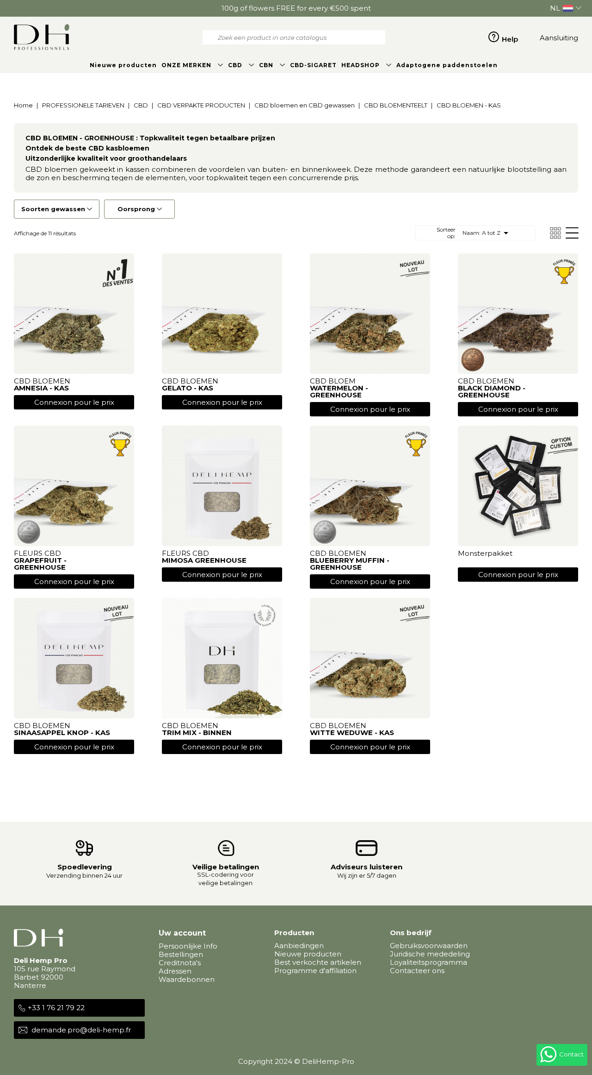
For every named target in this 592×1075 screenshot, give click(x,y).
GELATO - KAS (187, 387)
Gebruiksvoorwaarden (429, 945)
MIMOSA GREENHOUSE (204, 560)
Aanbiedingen (299, 945)
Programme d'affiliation (315, 970)
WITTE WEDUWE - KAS (352, 732)
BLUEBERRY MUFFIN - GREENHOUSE (349, 564)
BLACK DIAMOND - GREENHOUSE (491, 391)
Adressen (175, 971)
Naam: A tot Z (487, 233)
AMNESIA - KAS (41, 387)
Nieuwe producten (307, 953)
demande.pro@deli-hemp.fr (81, 1029)
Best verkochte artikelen (317, 962)
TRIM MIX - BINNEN (197, 732)
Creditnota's (180, 962)
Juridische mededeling (430, 953)
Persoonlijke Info (188, 946)
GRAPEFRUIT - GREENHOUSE (40, 564)
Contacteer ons (417, 970)
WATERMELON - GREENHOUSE (339, 391)
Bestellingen (181, 954)
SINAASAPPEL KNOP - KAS (62, 732)
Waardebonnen (187, 979)
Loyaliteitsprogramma (428, 962)
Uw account (182, 933)
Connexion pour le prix (74, 402)
